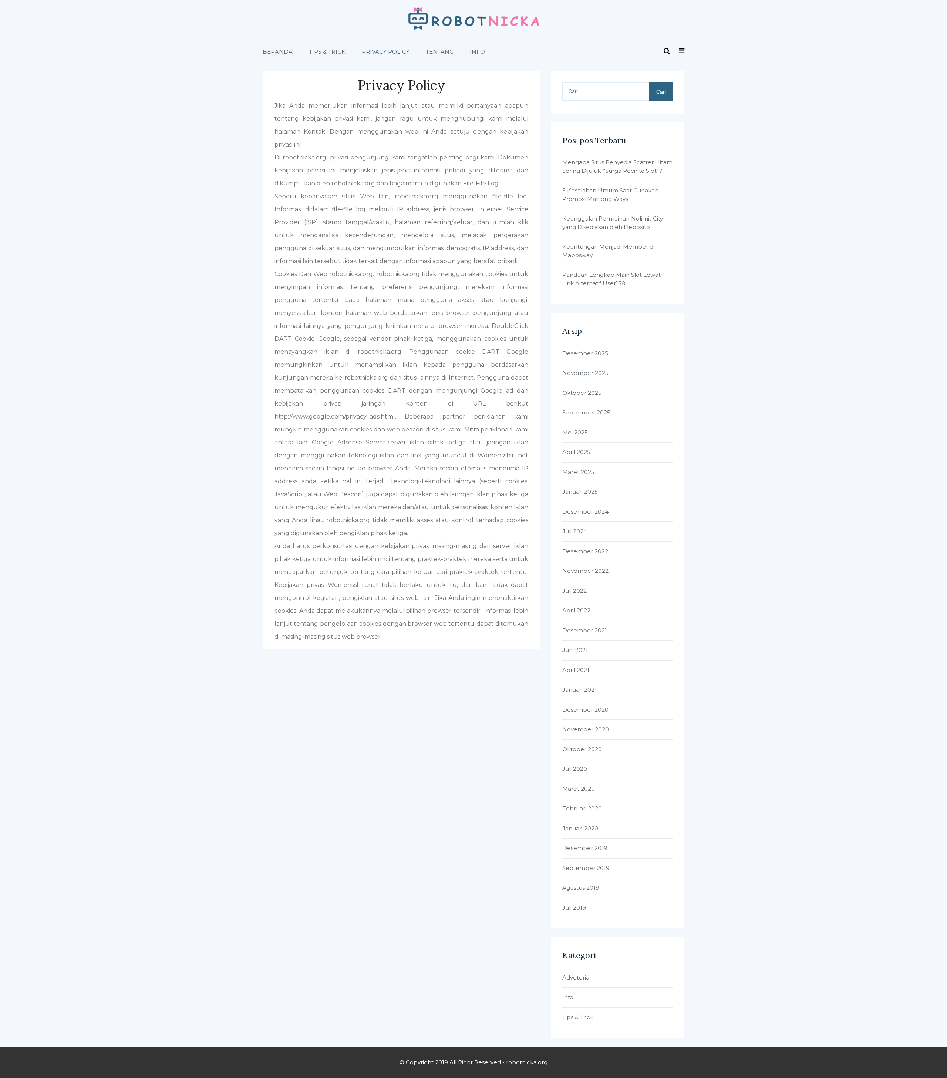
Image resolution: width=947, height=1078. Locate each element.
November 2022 (585, 570)
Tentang (440, 51)
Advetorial (576, 977)
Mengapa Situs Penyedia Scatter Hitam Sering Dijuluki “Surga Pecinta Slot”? (617, 166)
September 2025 (586, 412)
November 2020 (585, 729)
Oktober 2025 (581, 392)
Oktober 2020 (582, 749)
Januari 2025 (580, 491)
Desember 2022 (585, 551)
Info (477, 51)
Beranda (278, 51)
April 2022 (576, 610)
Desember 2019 (584, 848)
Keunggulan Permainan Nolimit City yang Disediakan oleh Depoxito (612, 223)
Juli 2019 (574, 907)
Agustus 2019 (580, 887)
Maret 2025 (578, 472)
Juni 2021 (575, 650)
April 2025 (576, 452)
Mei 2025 (575, 432)
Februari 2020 (582, 808)
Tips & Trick (327, 51)
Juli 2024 (574, 531)
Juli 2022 (574, 590)
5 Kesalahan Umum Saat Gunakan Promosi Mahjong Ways (610, 194)
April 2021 (575, 670)
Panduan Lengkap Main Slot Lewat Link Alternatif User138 (611, 279)
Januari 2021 (579, 689)
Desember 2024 (585, 511)
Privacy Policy (386, 51)
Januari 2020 (580, 828)
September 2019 (586, 868)
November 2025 (585, 372)
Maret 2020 (578, 788)
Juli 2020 (574, 768)
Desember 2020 (585, 709)
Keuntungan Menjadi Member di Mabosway (608, 251)
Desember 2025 (585, 353)
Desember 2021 (584, 630)
